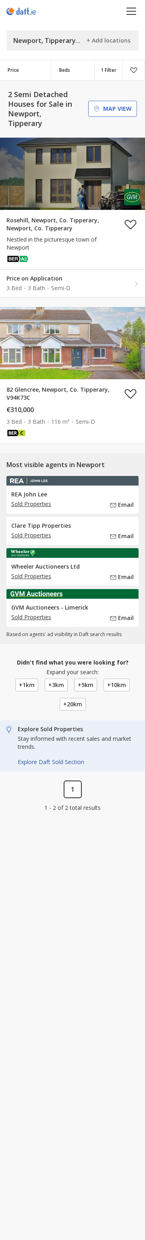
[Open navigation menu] (131, 11)
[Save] (134, 70)
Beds (64, 70)
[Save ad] (130, 224)
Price (13, 70)
